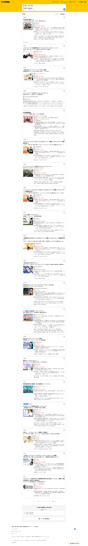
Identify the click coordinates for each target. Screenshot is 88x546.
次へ (53, 501)
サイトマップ (22, 540)
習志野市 (22, 536)
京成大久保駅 (28, 536)
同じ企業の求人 (25, 42)
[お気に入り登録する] (64, 17)
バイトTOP (13, 536)
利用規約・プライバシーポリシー (31, 540)
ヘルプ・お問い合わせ (15, 540)
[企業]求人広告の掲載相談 (41, 540)
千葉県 (18, 536)
